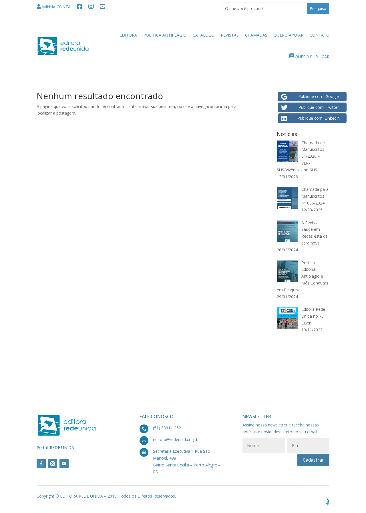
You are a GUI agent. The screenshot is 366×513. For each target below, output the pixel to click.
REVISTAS (230, 35)
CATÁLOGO (203, 35)
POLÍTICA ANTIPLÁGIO (164, 35)
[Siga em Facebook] (41, 463)
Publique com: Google (318, 96)
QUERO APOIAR (288, 35)
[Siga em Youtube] (64, 463)
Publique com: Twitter (319, 107)
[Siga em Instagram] (52, 463)
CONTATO (319, 35)
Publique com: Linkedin (318, 118)
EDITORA (128, 35)
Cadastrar (313, 460)
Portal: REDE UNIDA (55, 447)
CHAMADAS (256, 35)
